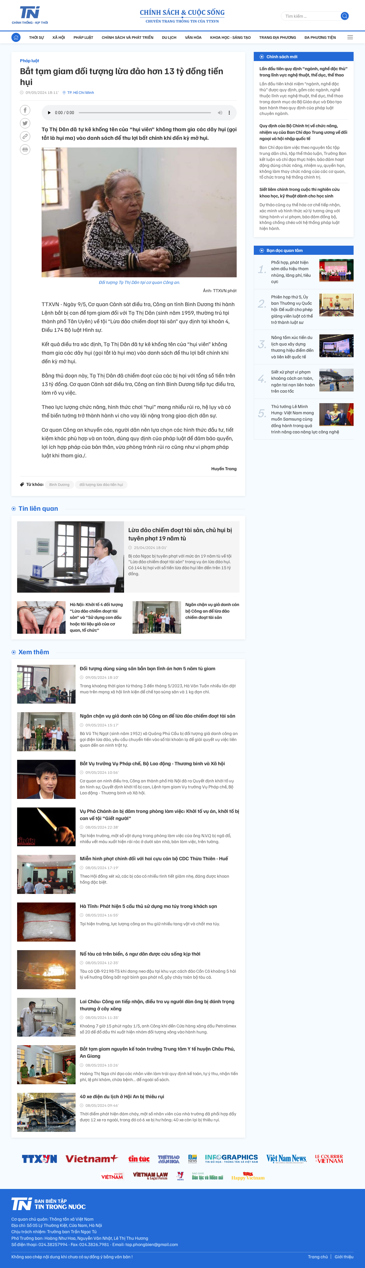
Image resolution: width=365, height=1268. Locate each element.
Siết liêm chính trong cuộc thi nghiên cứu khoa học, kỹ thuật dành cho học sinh (299, 193)
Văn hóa (193, 37)
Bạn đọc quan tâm (285, 250)
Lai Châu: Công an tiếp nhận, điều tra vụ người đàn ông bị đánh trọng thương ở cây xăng (157, 1004)
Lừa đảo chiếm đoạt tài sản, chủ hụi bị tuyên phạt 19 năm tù (180, 534)
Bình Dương (59, 484)
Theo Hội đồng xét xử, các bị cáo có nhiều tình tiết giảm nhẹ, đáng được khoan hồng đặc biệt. (154, 879)
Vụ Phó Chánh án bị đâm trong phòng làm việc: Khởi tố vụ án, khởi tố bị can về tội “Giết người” (159, 814)
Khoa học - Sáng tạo (230, 37)
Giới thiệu (344, 1256)
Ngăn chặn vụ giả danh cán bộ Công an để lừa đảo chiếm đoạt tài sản (212, 610)
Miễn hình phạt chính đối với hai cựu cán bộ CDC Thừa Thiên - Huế (154, 858)
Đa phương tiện (320, 37)
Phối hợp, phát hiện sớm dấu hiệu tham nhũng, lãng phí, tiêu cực (291, 271)
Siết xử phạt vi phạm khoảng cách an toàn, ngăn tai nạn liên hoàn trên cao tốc (293, 381)
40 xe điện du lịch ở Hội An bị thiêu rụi (122, 1096)
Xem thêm (34, 651)
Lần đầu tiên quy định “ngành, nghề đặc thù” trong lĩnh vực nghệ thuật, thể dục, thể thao (303, 72)
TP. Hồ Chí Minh (80, 92)
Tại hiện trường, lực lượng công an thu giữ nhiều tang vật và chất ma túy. (150, 923)
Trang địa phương (277, 37)
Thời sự (36, 37)
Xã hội (58, 37)
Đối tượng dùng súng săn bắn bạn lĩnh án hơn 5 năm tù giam (147, 668)
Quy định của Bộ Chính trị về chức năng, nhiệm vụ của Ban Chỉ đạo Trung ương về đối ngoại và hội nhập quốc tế (303, 132)
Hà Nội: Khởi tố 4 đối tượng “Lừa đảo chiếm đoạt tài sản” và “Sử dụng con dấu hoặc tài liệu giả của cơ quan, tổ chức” (96, 617)
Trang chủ (318, 1256)
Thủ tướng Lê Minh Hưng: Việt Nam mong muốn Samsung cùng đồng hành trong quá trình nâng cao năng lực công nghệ (305, 419)
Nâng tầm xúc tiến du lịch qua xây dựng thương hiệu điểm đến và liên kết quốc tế (292, 347)
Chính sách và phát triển (127, 37)
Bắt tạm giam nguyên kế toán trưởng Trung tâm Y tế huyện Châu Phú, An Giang (157, 1052)
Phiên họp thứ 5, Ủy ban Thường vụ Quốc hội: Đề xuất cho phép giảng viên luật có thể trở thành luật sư (292, 309)
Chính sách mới (282, 56)
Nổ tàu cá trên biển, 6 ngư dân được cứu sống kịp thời (140, 953)
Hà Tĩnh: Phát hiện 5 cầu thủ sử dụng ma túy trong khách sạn (148, 906)
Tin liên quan (38, 507)
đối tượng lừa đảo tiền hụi (101, 484)
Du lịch (169, 37)
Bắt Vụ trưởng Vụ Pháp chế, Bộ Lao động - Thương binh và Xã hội (152, 763)
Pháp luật (83, 37)
